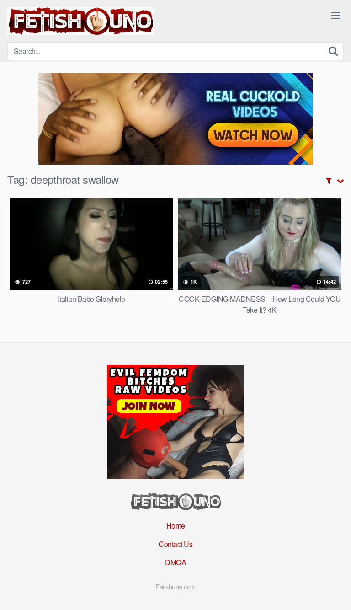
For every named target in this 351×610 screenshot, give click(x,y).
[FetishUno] (80, 21)
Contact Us (175, 544)
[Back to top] (335, 590)
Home (175, 525)
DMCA (175, 562)
